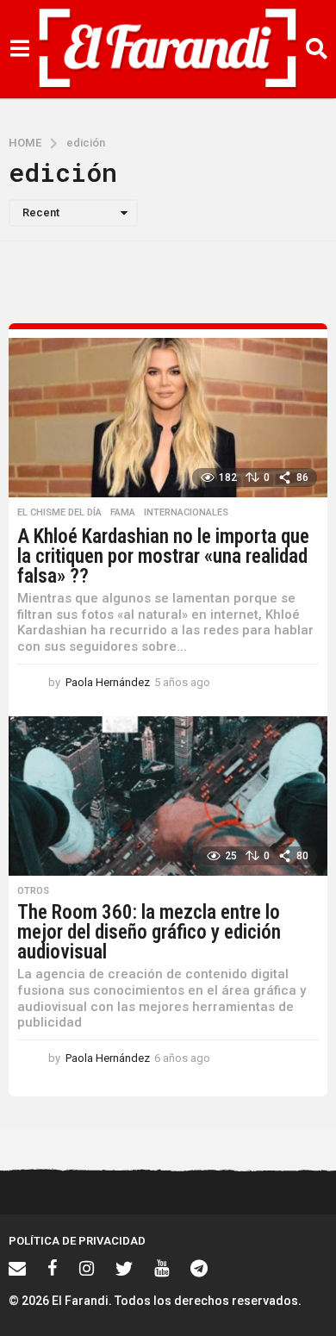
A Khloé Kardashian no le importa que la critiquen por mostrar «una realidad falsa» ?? (163, 556)
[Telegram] (199, 1268)
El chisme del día (59, 513)
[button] (19, 49)
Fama (122, 513)
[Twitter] (124, 1268)
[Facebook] (52, 1268)
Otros (33, 891)
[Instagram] (86, 1268)
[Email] (17, 1268)
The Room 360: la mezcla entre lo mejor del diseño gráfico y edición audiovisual (149, 932)
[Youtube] (161, 1268)
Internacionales (186, 513)
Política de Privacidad (77, 1240)
